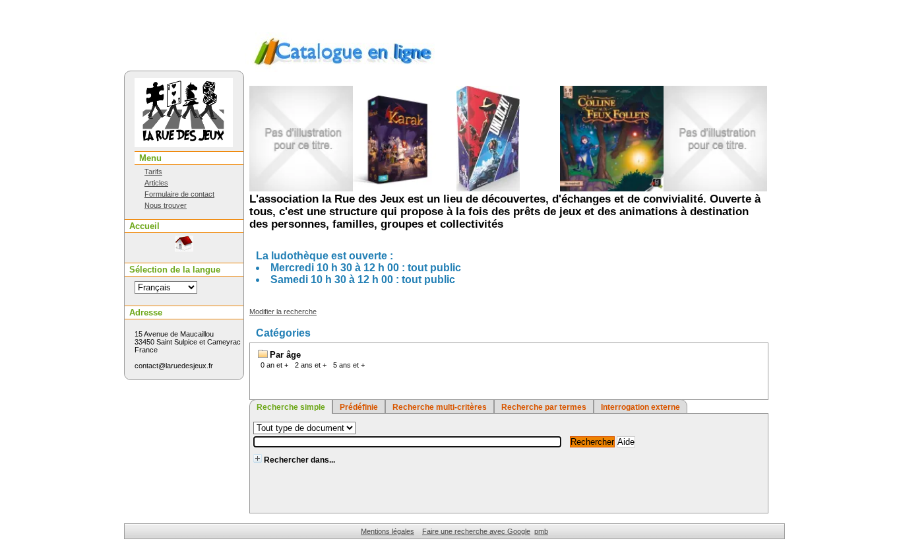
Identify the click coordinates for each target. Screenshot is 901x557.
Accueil (144, 226)
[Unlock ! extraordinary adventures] (451, 189)
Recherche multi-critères (439, 407)
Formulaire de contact (179, 194)
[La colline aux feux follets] (576, 189)
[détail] (257, 458)
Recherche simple (291, 407)
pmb (541, 531)
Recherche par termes (543, 407)
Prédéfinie (359, 407)
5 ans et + (349, 365)
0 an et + (274, 365)
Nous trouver (165, 205)
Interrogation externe (640, 407)
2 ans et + (310, 365)
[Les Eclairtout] (265, 189)
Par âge (285, 355)
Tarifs (153, 172)
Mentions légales (387, 531)
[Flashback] (679, 189)
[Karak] (357, 189)
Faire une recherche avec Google (476, 531)
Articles (156, 183)
